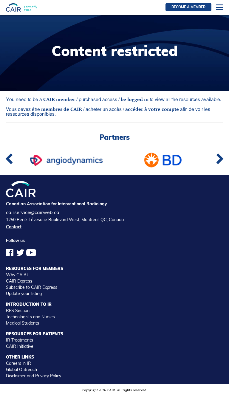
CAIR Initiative (19, 346)
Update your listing (24, 293)
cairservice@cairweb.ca (32, 212)
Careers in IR (18, 363)
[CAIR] (13, 7)
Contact (13, 227)
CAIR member (59, 99)
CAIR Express (19, 281)
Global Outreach (21, 369)
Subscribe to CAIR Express (31, 287)
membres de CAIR (61, 109)
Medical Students (22, 323)
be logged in (134, 99)
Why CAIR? (17, 274)
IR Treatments (19, 340)
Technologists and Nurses (30, 317)
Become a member (188, 7)
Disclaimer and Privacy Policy (33, 376)
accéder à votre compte (152, 109)
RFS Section (18, 310)
